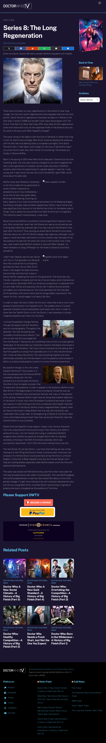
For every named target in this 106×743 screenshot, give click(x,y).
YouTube (11, 713)
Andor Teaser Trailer (80, 706)
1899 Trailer (77, 701)
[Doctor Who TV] (17, 8)
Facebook (11, 692)
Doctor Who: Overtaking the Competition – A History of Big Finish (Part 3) (60, 593)
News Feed (45, 681)
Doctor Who (9, 43)
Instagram (12, 708)
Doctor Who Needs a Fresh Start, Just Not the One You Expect (38, 638)
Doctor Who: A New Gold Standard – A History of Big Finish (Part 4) (36, 593)
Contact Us (41, 669)
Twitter (10, 698)
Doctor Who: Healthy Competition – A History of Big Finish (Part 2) (12, 640)
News (5, 583)
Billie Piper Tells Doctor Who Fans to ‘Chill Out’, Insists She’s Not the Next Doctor (52, 699)
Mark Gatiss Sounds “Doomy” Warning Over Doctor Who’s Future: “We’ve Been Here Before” (52, 710)
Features (21, 43)
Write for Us (51, 669)
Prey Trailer (76, 688)
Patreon (11, 687)
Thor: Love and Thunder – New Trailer (87, 710)
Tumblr (10, 703)
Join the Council (38, 538)
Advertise (32, 669)
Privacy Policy (62, 669)
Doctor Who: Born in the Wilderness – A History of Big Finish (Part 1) (62, 638)
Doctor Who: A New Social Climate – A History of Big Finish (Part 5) (12, 593)
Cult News (79, 681)
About (71, 669)
